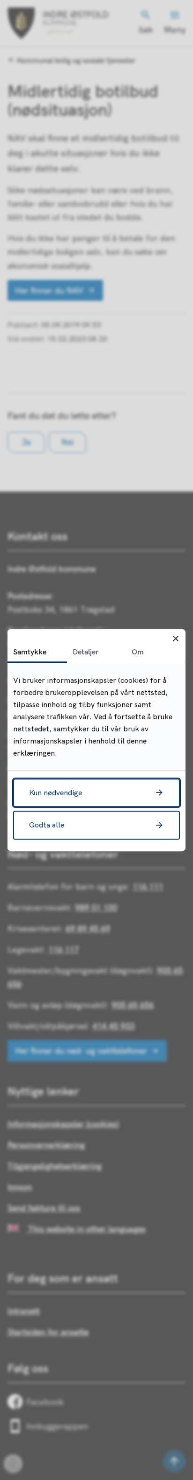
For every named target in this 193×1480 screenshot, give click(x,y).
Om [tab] (138, 651)
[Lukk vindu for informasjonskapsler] (175, 639)
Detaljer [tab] (85, 651)
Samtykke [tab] (29, 651)
